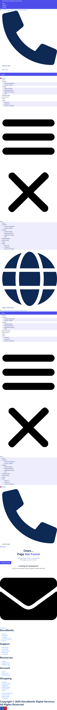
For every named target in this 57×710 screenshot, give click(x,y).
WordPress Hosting (9, 92)
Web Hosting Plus (8, 90)
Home (3, 79)
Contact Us (7, 104)
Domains (4, 81)
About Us (6, 102)
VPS (5, 93)
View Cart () (5, 69)
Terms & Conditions (9, 105)
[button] (28, 165)
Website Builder (6, 95)
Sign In (3, 74)
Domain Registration (9, 83)
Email (3, 98)
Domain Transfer (8, 85)
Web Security (5, 97)
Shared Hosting (8, 88)
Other (3, 100)
